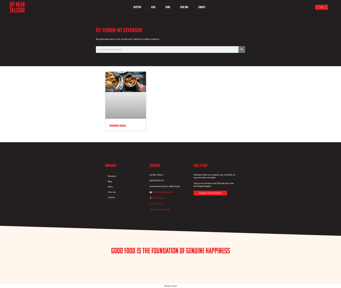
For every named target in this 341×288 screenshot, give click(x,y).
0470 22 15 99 (158, 198)
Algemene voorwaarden (160, 209)
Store (167, 7)
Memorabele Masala (117, 125)
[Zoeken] (241, 49)
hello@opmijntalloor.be (162, 192)
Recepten (137, 7)
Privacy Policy (156, 204)
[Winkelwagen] (321, 7)
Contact (201, 7)
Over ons (184, 7)
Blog (153, 7)
